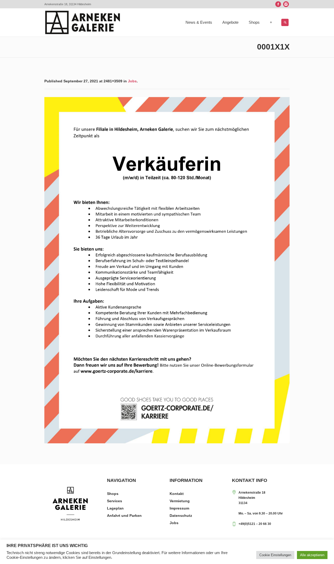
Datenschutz (181, 515)
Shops (112, 494)
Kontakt (177, 494)
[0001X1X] (167, 270)
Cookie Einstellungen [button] (275, 555)
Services (114, 501)
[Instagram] (286, 4)
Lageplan (115, 508)
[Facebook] (278, 4)
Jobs (132, 81)
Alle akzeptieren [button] (312, 555)
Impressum (179, 508)
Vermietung (180, 501)
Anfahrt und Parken (124, 515)
